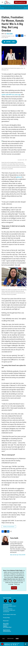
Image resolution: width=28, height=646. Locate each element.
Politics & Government (8, 526)
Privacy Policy (6, 617)
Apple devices (6, 630)
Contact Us (5, 624)
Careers (5, 626)
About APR (6, 623)
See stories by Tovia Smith (17, 555)
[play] (2, 644)
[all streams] (26, 644)
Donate (14, 588)
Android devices (7, 631)
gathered (19, 177)
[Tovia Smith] (5, 540)
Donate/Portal (21, 2)
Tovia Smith (9, 33)
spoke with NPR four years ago (11, 94)
